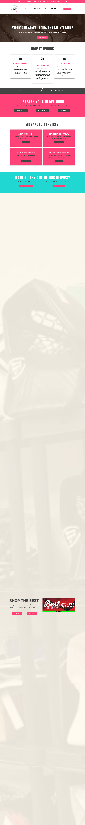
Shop (45, 8)
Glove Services (27, 8)
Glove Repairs (37, 8)
